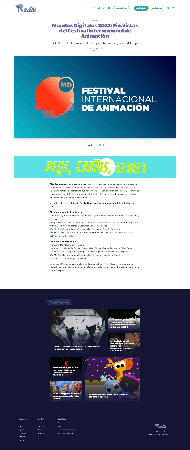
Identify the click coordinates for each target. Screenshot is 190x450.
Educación (22, 433)
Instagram (41, 423)
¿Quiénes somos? (64, 423)
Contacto (61, 426)
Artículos (22, 437)
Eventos (21, 440)
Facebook (41, 426)
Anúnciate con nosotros (66, 430)
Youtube (41, 433)
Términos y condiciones (66, 433)
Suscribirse (121, 8)
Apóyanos (157, 8)
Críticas (21, 426)
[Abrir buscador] (168, 8)
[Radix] (25, 8)
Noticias (22, 423)
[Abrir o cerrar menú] (173, 8)
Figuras (21, 430)
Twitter (40, 430)
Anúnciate (141, 8)
